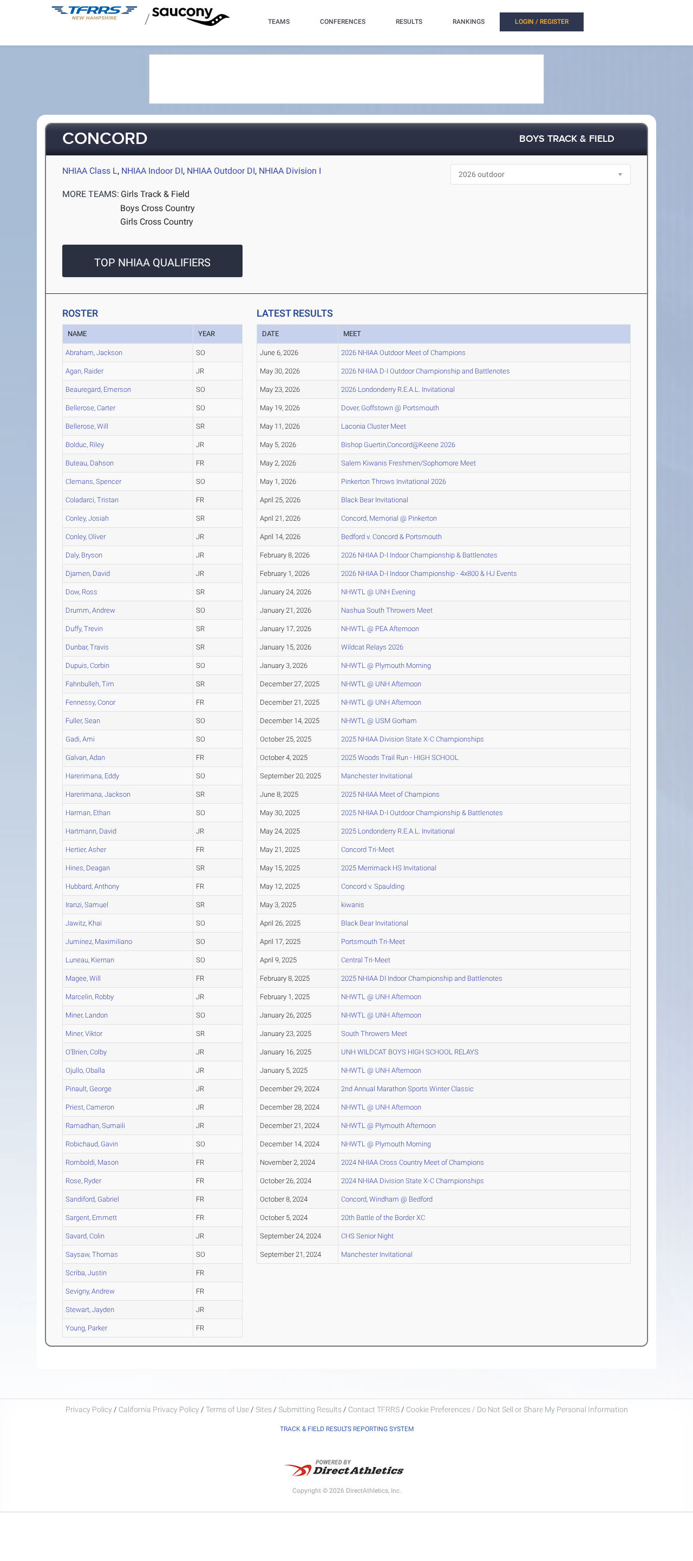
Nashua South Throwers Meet (387, 610)
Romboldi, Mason (92, 1162)
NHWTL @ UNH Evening (378, 592)
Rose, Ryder (83, 1181)
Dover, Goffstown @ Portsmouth (390, 408)
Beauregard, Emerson (98, 389)
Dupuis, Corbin (87, 665)
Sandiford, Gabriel (92, 1199)
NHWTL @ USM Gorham (379, 721)
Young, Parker (86, 1328)
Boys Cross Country (157, 208)
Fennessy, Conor (90, 702)
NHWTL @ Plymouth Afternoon (388, 1125)
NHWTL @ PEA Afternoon (380, 629)
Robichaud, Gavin (92, 1144)
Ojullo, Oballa (85, 1070)
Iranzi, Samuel (87, 905)
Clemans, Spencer (93, 481)
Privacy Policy (89, 1409)
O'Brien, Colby (86, 1052)
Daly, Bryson (84, 555)
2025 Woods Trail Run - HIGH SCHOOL (400, 757)
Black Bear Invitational (374, 500)
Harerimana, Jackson (98, 794)
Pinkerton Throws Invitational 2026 (393, 481)
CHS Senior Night (367, 1236)
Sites (264, 1409)
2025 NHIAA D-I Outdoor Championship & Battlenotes (422, 813)
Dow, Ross (81, 592)
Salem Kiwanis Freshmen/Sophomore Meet (408, 463)
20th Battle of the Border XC (383, 1218)
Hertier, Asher (86, 849)
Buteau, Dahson (90, 463)
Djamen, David (88, 573)
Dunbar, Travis (87, 647)
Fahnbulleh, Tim (90, 684)
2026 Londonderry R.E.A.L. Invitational (398, 389)
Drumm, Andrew (90, 610)
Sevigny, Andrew (90, 1291)
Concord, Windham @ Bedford (387, 1199)
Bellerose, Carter (90, 408)
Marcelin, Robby (90, 997)
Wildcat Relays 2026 (372, 647)
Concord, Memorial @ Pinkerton (389, 518)
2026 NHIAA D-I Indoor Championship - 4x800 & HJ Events (429, 573)
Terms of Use (227, 1409)
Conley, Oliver (86, 537)
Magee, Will (83, 978)
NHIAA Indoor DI (152, 171)
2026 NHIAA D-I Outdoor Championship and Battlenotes (425, 371)
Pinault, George (89, 1089)
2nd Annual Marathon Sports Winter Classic (407, 1089)
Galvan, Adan (85, 757)
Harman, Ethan (88, 813)
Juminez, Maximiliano (99, 941)
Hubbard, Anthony (92, 886)
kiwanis (352, 905)
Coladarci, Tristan (92, 500)
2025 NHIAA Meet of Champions (390, 794)
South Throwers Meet (374, 1033)
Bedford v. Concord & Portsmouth (391, 537)
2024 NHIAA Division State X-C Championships (412, 1181)
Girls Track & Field (155, 194)
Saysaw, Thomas (92, 1254)
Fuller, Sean (83, 721)
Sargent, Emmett (91, 1218)
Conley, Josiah (87, 518)
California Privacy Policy (159, 1409)
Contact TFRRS (374, 1409)
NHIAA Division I (290, 171)
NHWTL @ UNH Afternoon (381, 684)
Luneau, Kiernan (90, 960)
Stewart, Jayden (90, 1310)
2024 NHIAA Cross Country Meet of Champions (412, 1162)
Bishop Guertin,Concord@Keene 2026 (398, 445)
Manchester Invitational (377, 776)
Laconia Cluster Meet (373, 426)
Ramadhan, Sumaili (95, 1125)
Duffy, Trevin (84, 629)
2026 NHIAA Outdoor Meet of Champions (403, 353)
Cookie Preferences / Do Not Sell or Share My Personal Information (517, 1409)
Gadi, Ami (80, 739)
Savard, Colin (85, 1236)
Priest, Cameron (90, 1107)
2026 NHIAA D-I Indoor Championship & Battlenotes (419, 555)
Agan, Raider (84, 371)
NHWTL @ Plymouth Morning (386, 665)
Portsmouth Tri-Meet (373, 941)
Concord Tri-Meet (367, 849)
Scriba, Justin (86, 1273)
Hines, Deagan (88, 868)
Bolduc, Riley (85, 445)
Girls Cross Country (156, 222)
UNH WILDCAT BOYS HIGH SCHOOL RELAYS (410, 1052)
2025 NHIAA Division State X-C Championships (412, 739)
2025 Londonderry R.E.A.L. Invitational (398, 831)
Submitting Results (310, 1409)
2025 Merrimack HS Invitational (388, 868)
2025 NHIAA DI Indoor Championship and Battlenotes (421, 978)
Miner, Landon (87, 1015)
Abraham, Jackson (94, 353)
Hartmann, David (91, 831)
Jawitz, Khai (84, 923)
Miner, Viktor (84, 1033)
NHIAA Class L (89, 171)
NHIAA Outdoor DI (221, 171)
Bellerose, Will (87, 426)
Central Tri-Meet (365, 960)
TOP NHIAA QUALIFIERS (152, 262)
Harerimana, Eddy (92, 776)
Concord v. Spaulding (372, 886)
